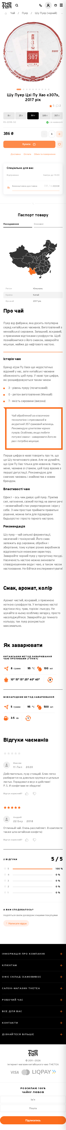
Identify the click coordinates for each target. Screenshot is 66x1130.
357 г (56, 115)
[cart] (55, 5)
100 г (45, 115)
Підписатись (33, 1120)
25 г (21, 115)
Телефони (40, 5)
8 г (9, 115)
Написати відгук (17, 923)
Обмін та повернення (44, 154)
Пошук (16, 5)
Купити (26, 144)
